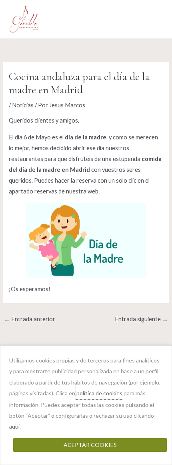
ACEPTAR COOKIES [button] (90, 444)
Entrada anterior (29, 319)
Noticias (23, 105)
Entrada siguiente (141, 319)
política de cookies (99, 393)
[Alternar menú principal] (154, 19)
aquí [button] (14, 426)
